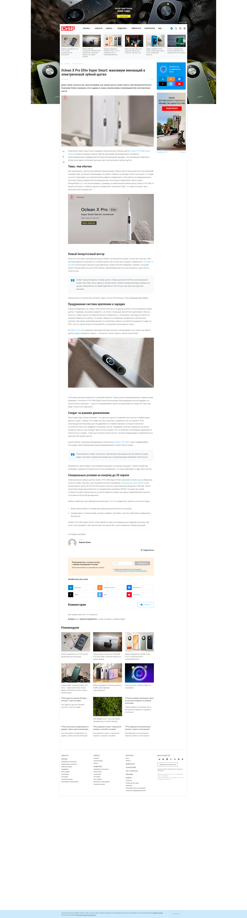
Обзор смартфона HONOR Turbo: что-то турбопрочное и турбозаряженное (112, 52)
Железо (128, 760)
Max (105, 595)
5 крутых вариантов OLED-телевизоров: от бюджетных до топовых (176, 51)
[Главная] (62, 63)
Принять (176, 914)
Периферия (64, 769)
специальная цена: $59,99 (131, 483)
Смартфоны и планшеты (69, 761)
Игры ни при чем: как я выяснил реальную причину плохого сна (133, 51)
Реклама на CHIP (162, 152)
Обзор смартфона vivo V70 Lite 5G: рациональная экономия (69, 52)
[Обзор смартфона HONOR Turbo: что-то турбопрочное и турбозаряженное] (139, 641)
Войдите (72, 619)
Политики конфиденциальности (86, 915)
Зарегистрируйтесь (88, 619)
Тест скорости (132, 771)
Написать (147, 604)
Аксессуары (65, 774)
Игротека (129, 755)
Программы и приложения (69, 781)
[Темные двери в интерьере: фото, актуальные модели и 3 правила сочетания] (139, 700)
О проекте (129, 780)
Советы (109, 28)
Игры (127, 758)
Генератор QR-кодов (132, 783)
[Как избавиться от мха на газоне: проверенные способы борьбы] (107, 706)
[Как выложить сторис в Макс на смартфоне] (139, 673)
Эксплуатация (98, 760)
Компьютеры (97, 771)
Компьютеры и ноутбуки (69, 764)
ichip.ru (129, 778)
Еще (160, 28)
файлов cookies (158, 913)
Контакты (182, 152)
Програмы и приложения (101, 781)
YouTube (136, 595)
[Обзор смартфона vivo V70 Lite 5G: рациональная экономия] (75, 641)
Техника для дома (67, 779)
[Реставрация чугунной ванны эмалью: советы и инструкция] (139, 727)
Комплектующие (66, 766)
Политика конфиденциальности (136, 790)
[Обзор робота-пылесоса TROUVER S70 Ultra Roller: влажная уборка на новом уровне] (107, 641)
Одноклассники (109, 587)
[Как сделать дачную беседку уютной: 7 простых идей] (75, 699)
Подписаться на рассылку (167, 764)
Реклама (129, 774)
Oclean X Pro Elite (77, 330)
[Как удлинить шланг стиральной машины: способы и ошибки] (107, 727)
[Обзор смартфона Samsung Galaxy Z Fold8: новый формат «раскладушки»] (107, 673)
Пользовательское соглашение (135, 788)
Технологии (149, 28)
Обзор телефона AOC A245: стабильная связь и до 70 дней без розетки (155, 52)
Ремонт (95, 763)
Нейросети (136, 28)
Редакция (129, 785)
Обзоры (86, 28)
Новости (98, 28)
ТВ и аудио (64, 776)
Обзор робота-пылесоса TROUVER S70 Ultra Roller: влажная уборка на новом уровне (91, 52)
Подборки (122, 28)
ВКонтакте (137, 587)
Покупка (96, 758)
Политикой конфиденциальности (138, 571)
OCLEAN (112, 501)
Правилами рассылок (121, 571)
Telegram (78, 587)
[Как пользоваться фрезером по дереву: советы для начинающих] (75, 727)
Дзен (76, 595)
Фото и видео (65, 771)
